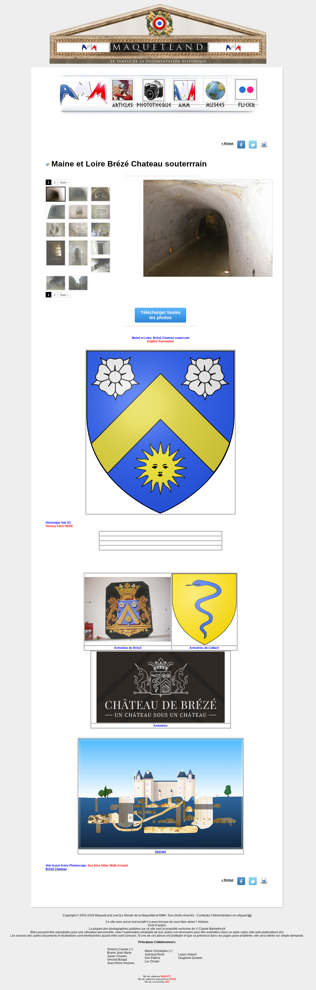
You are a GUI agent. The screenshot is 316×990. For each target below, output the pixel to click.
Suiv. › (64, 182)
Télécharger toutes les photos (160, 315)
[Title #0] (207, 231)
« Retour (227, 143)
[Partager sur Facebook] (241, 147)
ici (249, 915)
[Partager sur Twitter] (253, 147)
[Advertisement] (158, 129)
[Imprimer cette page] (264, 147)
